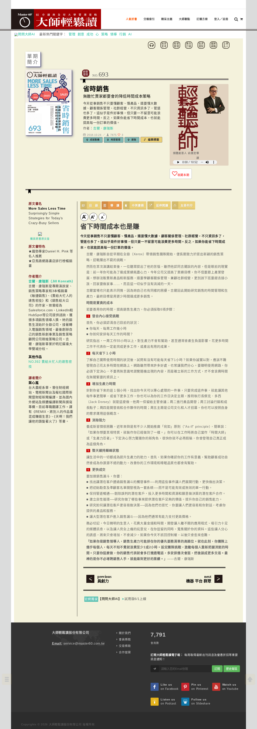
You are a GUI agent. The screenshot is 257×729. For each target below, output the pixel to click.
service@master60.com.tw (84, 643)
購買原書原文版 (40, 238)
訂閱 (217, 668)
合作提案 (125, 652)
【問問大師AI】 (110, 599)
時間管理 (115, 139)
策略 (104, 34)
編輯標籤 (153, 139)
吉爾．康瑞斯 (103, 128)
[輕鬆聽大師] (152, 44)
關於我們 (125, 633)
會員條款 (125, 639)
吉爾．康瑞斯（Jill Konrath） (52, 281)
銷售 (133, 139)
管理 (72, 34)
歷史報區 (231, 668)
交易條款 (125, 645)
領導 (113, 34)
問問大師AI (28, 34)
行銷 (122, 34)
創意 (81, 34)
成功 (90, 34)
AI (130, 34)
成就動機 (94, 139)
